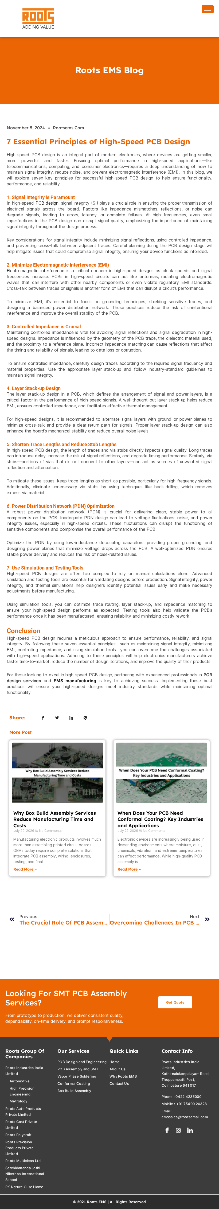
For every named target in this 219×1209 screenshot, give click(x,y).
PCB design (47, 203)
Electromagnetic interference (35, 270)
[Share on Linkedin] (71, 717)
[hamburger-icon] (208, 9)
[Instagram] (178, 1130)
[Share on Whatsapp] (85, 717)
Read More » (25, 869)
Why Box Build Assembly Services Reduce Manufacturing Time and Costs (54, 819)
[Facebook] (167, 1130)
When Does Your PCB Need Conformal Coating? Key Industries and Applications (160, 819)
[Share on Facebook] (43, 717)
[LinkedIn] (190, 1130)
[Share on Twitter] (57, 717)
